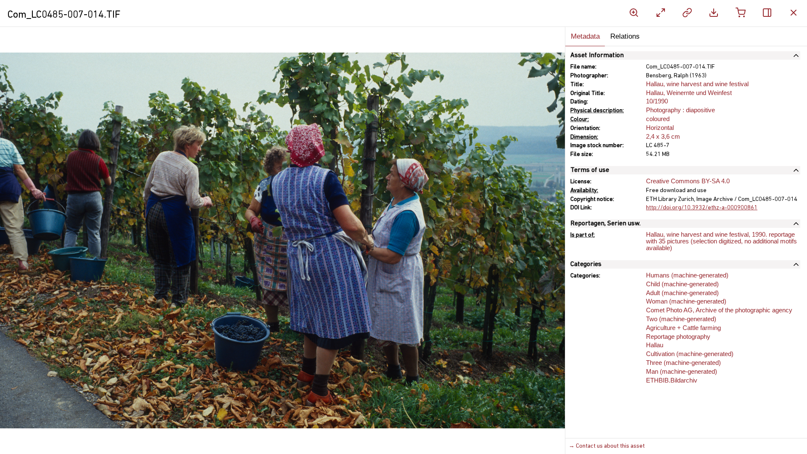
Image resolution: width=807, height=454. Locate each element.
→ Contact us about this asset (607, 446)
